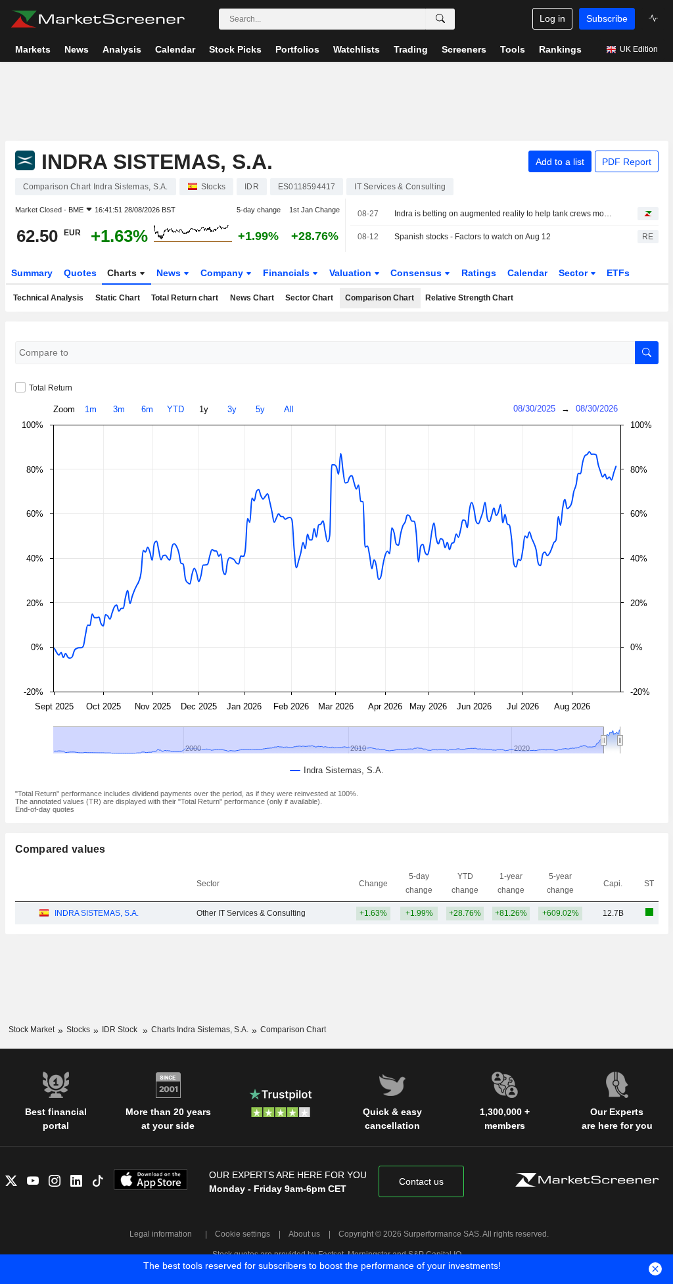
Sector (574, 273)
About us (304, 1234)
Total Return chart (184, 297)
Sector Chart (309, 297)
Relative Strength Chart (469, 297)
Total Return (50, 387)
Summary (32, 273)
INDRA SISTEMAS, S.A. (97, 913)
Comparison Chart (379, 297)
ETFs (618, 273)
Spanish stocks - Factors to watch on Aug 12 (472, 236)
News (169, 273)
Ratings (478, 273)
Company (223, 273)
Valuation (351, 273)
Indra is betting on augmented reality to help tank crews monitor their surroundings (504, 213)
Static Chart (117, 297)
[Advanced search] (440, 19)
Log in (552, 18)
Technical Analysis (48, 297)
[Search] (647, 352)
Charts (123, 273)
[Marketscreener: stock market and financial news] (98, 19)
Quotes (80, 273)
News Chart (252, 297)
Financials (287, 273)
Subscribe (607, 18)
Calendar (527, 273)
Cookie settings (242, 1234)
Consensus (417, 273)
